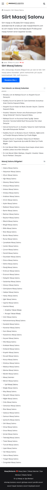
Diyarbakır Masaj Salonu (12, 257)
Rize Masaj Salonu (9, 409)
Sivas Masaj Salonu (10, 430)
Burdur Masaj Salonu (10, 235)
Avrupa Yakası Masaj (12, 313)
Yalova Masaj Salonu (10, 455)
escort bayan (11, 486)
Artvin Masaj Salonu (10, 200)
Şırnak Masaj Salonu (10, 434)
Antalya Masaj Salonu (11, 193)
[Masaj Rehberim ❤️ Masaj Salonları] (15, 4)
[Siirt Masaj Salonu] (23, 47)
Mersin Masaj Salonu (10, 381)
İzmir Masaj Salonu (10, 317)
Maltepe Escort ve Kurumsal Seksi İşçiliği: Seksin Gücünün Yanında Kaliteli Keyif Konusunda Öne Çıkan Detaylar (22, 121)
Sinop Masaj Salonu (10, 427)
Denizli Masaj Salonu (10, 253)
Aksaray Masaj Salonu (11, 182)
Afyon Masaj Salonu (10, 175)
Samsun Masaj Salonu (11, 416)
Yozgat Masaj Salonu (10, 459)
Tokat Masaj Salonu (10, 441)
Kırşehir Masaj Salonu (11, 352)
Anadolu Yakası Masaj (13, 310)
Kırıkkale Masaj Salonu (11, 345)
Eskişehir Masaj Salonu (11, 278)
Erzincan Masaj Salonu (11, 271)
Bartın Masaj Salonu (10, 210)
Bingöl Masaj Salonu (10, 225)
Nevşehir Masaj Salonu (11, 395)
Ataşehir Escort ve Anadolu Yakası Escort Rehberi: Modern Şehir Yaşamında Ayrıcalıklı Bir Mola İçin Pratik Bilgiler (23, 141)
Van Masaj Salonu (9, 452)
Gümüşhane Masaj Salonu (12, 289)
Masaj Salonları (8, 377)
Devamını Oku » (11, 80)
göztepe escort (27, 482)
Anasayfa (6, 10)
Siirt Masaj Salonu (12, 65)
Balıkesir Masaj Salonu (11, 207)
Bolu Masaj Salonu (10, 232)
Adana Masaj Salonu (10, 168)
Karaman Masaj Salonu (11, 328)
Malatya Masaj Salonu (11, 367)
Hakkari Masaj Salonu (11, 292)
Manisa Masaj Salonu (11, 370)
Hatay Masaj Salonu (10, 296)
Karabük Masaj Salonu (11, 324)
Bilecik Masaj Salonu (10, 221)
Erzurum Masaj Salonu (11, 274)
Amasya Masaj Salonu (11, 186)
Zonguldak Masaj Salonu (12, 462)
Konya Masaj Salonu (10, 359)
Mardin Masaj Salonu (10, 374)
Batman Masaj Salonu (11, 214)
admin (5, 62)
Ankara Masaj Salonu (10, 189)
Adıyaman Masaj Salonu (12, 171)
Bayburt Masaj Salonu (11, 218)
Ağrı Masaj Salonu (9, 179)
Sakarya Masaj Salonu (11, 413)
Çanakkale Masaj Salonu (12, 242)
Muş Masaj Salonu (9, 391)
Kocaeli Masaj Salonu (11, 356)
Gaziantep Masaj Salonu (12, 281)
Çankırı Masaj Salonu (10, 246)
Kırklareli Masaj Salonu (11, 349)
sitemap (7, 482)
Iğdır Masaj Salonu (10, 299)
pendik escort (38, 482)
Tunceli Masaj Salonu (11, 445)
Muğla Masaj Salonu (10, 388)
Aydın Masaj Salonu (10, 203)
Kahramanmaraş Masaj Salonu (14, 320)
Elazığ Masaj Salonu (10, 267)
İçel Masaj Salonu (11, 384)
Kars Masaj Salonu (10, 331)
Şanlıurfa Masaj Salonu (11, 420)
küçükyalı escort (34, 486)
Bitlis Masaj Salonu (10, 228)
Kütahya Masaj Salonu (11, 363)
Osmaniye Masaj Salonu (12, 406)
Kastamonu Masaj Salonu (12, 335)
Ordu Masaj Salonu (10, 402)
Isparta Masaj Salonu (10, 303)
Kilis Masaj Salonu (9, 342)
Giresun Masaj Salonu (11, 285)
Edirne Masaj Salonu (10, 264)
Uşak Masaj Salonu (10, 448)
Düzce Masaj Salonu (10, 260)
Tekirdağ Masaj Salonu (11, 438)
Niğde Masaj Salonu (10, 398)
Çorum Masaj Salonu (10, 249)
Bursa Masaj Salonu (10, 239)
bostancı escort (15, 482)
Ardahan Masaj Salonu (11, 196)
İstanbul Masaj (8, 306)
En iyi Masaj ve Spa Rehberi (23, 478)
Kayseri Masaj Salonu (11, 338)
